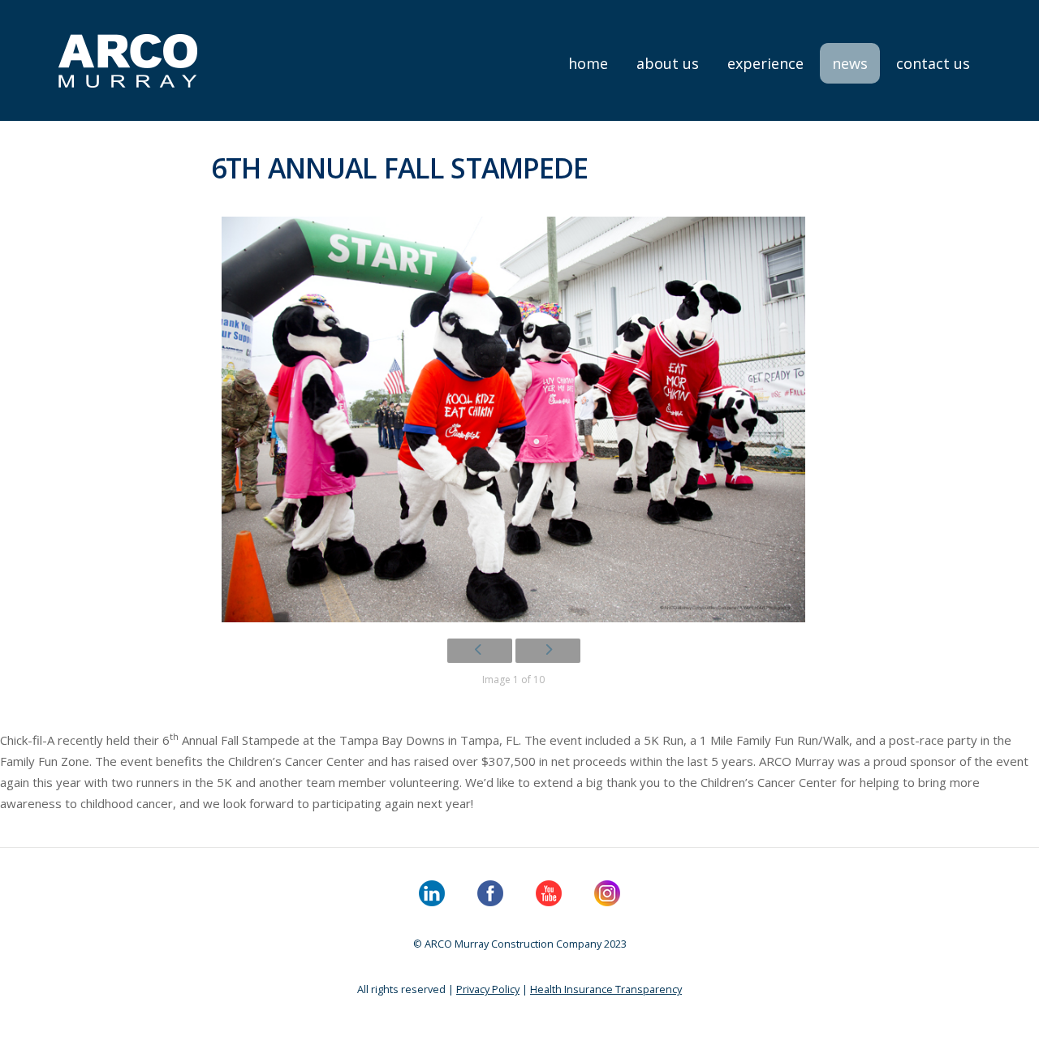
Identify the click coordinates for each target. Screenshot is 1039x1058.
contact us (933, 63)
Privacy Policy (488, 989)
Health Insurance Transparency (606, 989)
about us (667, 63)
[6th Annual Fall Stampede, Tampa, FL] (513, 419)
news (850, 63)
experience (765, 63)
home (588, 63)
